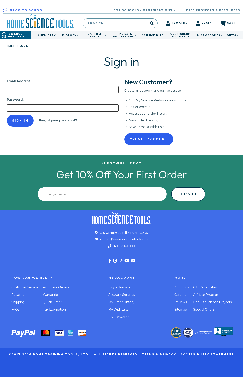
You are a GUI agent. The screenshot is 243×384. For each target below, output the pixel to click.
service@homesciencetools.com (124, 239)
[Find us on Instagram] (120, 260)
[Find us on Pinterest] (115, 260)
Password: (15, 99)
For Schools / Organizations (144, 10)
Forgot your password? (58, 120)
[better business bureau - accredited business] (223, 332)
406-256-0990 (124, 246)
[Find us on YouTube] (126, 260)
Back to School (27, 10)
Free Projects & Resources (213, 10)
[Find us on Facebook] (109, 260)
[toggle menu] (56, 35)
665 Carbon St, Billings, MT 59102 (124, 233)
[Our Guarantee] (176, 332)
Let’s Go (188, 194)
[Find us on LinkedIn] (133, 260)
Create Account (149, 139)
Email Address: (19, 81)
